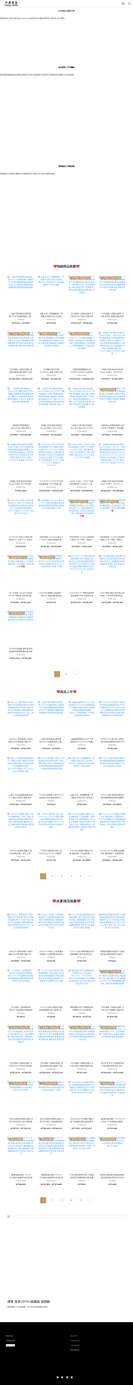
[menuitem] (57, 674)
